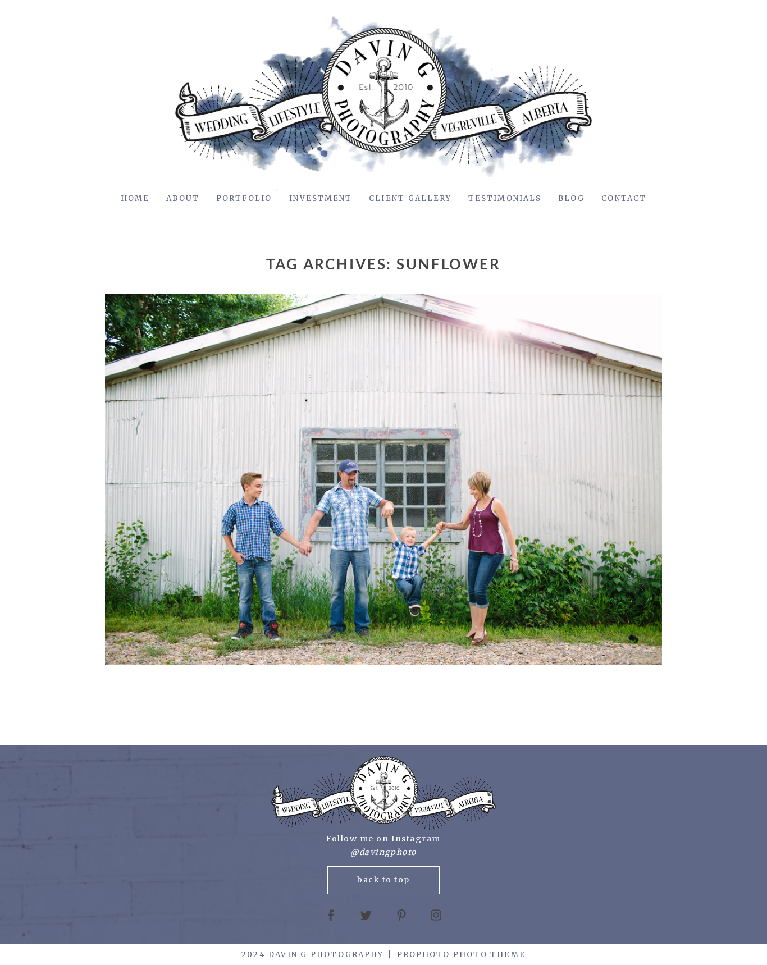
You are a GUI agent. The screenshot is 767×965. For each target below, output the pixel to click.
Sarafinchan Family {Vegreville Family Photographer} (381, 480)
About (182, 198)
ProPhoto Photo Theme (461, 954)
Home (135, 198)
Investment (321, 198)
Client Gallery (410, 198)
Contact (623, 198)
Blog (571, 198)
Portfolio (244, 198)
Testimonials (504, 198)
